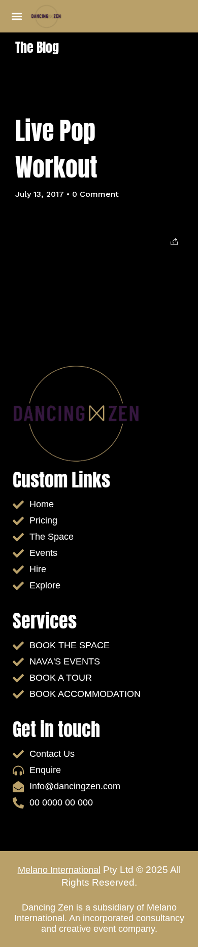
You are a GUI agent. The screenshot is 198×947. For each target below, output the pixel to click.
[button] (16, 16)
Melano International (59, 870)
